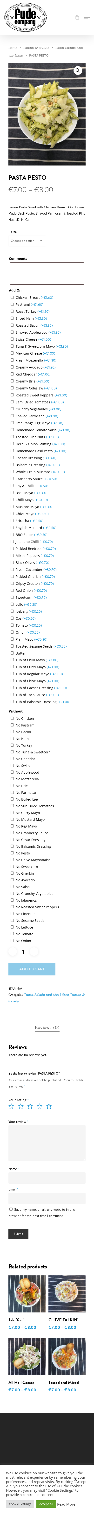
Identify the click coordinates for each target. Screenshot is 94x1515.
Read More (66, 1504)
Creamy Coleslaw (36, 388)
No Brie (22, 785)
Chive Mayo (32, 513)
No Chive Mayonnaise (33, 860)
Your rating (18, 1100)
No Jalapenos (26, 900)
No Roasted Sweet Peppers (37, 907)
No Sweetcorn (27, 866)
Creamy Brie (32, 381)
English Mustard (36, 527)
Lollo (26, 604)
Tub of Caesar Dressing (41, 688)
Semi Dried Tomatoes (40, 402)
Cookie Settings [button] (20, 1504)
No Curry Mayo (28, 812)
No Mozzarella (27, 779)
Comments (18, 258)
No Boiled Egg (27, 799)
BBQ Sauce (31, 534)
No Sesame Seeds (30, 920)
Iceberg (29, 611)
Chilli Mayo (32, 499)
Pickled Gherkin (35, 576)
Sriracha (29, 520)
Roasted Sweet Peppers (41, 395)
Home (12, 48)
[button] (78, 70)
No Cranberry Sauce (32, 833)
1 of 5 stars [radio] (12, 1106)
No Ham (22, 738)
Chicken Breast (34, 297)
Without (16, 711)
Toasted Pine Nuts (37, 437)
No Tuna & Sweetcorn (33, 752)
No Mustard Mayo (30, 819)
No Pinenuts (25, 913)
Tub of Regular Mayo (39, 674)
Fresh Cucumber (36, 569)
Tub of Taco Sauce (37, 695)
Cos (26, 618)
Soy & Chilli (32, 486)
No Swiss (23, 765)
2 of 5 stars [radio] (22, 1106)
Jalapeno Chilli (34, 541)
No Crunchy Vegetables (34, 893)
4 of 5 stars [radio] (41, 1106)
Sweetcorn (31, 597)
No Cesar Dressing (31, 839)
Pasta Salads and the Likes (46, 995)
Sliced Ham (31, 318)
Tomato (29, 625)
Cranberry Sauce (36, 479)
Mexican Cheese (35, 353)
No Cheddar (25, 759)
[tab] (47, 1028)
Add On (15, 290)
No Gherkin (25, 873)
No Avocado (25, 880)
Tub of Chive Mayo (37, 681)
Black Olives (32, 562)
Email (13, 1189)
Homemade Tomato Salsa (43, 430)
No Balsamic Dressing (33, 846)
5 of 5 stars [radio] (50, 1106)
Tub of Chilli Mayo (37, 660)
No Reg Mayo (26, 826)
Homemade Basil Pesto (41, 451)
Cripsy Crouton (35, 583)
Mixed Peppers (35, 555)
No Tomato (24, 934)
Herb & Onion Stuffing (40, 444)
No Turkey (24, 745)
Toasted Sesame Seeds (41, 646)
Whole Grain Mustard (40, 472)
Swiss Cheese (33, 339)
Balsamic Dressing (38, 465)
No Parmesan (26, 792)
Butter (21, 653)
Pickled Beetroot (36, 548)
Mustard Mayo (35, 506)
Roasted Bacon (34, 325)
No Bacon (23, 732)
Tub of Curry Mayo (37, 667)
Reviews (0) (47, 1028)
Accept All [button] (46, 1504)
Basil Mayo (31, 492)
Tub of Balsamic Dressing (43, 702)
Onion (28, 632)
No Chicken (25, 718)
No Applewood (27, 772)
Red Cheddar (33, 374)
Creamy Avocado (36, 367)
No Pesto (23, 853)
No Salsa (23, 887)
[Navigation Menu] (87, 17)
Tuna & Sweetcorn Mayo (42, 346)
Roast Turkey (33, 311)
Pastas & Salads (36, 48)
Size (14, 232)
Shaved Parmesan (37, 416)
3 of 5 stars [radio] (31, 1106)
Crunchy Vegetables (38, 409)
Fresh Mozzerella (36, 360)
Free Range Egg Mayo (39, 423)
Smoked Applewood (38, 332)
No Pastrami (25, 725)
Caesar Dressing (36, 458)
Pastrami (29, 304)
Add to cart (32, 969)
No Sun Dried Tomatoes (35, 806)
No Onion (23, 940)
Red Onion (31, 590)
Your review (18, 1121)
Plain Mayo (31, 639)
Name (13, 1168)
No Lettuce (24, 927)
